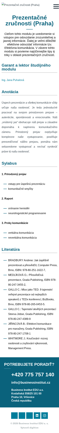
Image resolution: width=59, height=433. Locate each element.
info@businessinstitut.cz (30, 382)
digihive (34, 427)
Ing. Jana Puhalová (13, 80)
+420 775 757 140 (32, 374)
